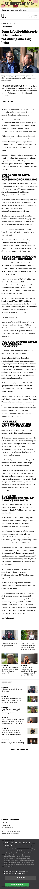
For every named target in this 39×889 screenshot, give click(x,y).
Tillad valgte (20, 877)
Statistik (9, 873)
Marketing (20, 873)
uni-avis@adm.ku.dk (13, 833)
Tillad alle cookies (17, 884)
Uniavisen (5, 10)
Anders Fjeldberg (7, 101)
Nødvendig (10, 871)
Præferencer (22, 871)
